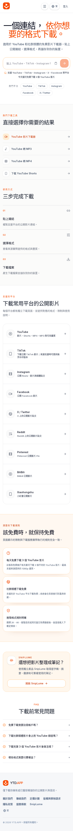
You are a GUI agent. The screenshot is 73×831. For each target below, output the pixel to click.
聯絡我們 (21, 798)
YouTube (27, 86)
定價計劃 (35, 798)
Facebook (28, 93)
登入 (65, 6)
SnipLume (36, 804)
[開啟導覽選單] (44, 6)
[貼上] (56, 63)
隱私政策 (8, 804)
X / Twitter (45, 93)
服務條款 (21, 804)
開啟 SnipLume (34, 683)
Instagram (56, 86)
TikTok (41, 86)
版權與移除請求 (52, 798)
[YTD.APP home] (6, 6)
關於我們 (8, 798)
